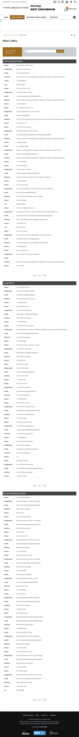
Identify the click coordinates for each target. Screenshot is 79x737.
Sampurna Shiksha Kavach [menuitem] (36, 17)
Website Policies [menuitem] (28, 715)
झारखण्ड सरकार (6, 2)
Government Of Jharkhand (19, 2)
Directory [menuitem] (54, 17)
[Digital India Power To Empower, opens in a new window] (53, 733)
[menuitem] (54, 2)
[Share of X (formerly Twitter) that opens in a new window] (74, 35)
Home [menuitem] (6, 17)
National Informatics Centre (52, 721)
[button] (74, 17)
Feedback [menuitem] (53, 715)
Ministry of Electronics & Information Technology (34, 723)
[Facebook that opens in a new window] (71, 35)
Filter (61, 51)
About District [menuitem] (17, 17)
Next (44, 275)
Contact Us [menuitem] (44, 715)
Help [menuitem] (37, 715)
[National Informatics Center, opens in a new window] (39, 733)
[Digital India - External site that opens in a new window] (68, 13)
